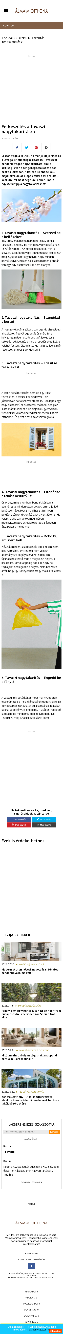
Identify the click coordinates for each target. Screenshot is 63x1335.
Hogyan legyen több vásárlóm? (31, 1260)
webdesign (29, 1274)
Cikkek (20, 38)
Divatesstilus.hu (31, 1310)
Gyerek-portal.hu (31, 1316)
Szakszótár (30, 1139)
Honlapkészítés (16, 1274)
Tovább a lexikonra (31, 1182)
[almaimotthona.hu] (31, 11)
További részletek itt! (38, 1329)
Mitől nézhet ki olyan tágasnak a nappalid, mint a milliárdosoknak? (29, 1057)
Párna (7, 1146)
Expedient (31, 1276)
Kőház (7, 1161)
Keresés (54, 1132)
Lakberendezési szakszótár (32, 1124)
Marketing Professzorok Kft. (42, 1278)
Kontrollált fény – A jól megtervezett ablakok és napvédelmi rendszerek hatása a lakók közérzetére (30, 1100)
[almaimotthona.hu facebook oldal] (31, 1266)
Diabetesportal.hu (31, 1304)
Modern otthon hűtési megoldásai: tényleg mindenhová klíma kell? (30, 971)
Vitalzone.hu (31, 1298)
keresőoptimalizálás (44, 1274)
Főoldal (7, 38)
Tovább (10, 1151)
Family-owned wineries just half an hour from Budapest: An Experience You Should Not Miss (31, 1014)
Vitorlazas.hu (31, 1292)
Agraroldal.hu (31, 1322)
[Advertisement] (31, 88)
